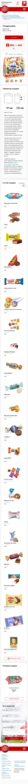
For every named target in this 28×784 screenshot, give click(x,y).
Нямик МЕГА (7, 458)
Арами (6, 522)
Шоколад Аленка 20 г (10, 649)
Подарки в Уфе (5, 768)
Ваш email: (5, 716)
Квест (6, 245)
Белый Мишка (8, 373)
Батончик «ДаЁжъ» (9, 585)
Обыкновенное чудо (10, 288)
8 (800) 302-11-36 (6, 2)
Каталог (5, 17)
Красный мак (8, 267)
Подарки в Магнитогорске (5, 773)
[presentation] (21, 666)
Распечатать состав (14, 658)
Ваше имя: (5, 710)
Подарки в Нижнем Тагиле (6, 765)
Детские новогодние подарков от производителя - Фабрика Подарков (11, 16)
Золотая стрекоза (9, 330)
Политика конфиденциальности (19, 765)
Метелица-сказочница (10, 203)
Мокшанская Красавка (10, 415)
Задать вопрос (14, 738)
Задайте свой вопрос (8, 727)
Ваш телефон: (6, 721)
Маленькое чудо (9, 500)
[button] (24, 9)
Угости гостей (8, 479)
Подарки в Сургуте (6, 763)
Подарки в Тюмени (6, 761)
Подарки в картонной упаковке (16, 17)
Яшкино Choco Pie (9, 607)
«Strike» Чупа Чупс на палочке (13, 309)
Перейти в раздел (14, 698)
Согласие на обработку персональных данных (20, 761)
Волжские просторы (10, 543)
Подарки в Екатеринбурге (5, 755)
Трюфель (7, 437)
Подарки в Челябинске (4, 758)
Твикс (6, 224)
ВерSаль (6, 564)
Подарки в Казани (6, 777)
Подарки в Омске (5, 775)
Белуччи (6, 628)
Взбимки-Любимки (9, 352)
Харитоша (7, 394)
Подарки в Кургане (6, 770)
